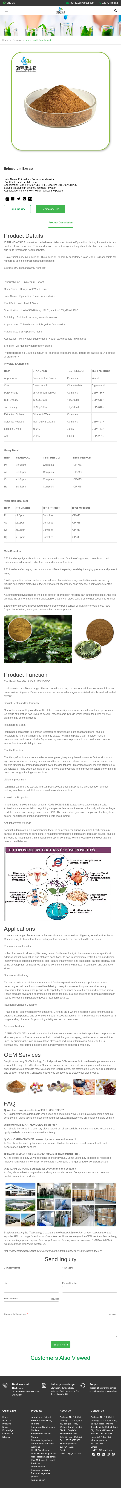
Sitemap (6, 1437)
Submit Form (60, 1344)
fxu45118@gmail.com (82, 2)
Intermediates (38, 1466)
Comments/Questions (60, 1314)
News (5, 1427)
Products (6, 1423)
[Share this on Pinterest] (24, 199)
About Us (7, 1420)
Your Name (67, 1267)
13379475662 (110, 2)
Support (94, 1384)
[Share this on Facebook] (12, 199)
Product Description (61, 222)
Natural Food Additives (42, 1443)
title (5, 1283)
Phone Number (69, 1283)
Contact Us (7, 1433)
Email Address (31, 1298)
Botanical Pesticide (40, 1470)
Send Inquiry (17, 209)
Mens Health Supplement (38, 40)
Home (5, 1417)
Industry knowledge (63, 1384)
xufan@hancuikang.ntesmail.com (103, 1391)
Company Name (12, 1267)
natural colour (38, 1480)
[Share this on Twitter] (18, 199)
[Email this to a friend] (30, 198)
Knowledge (7, 1430)
